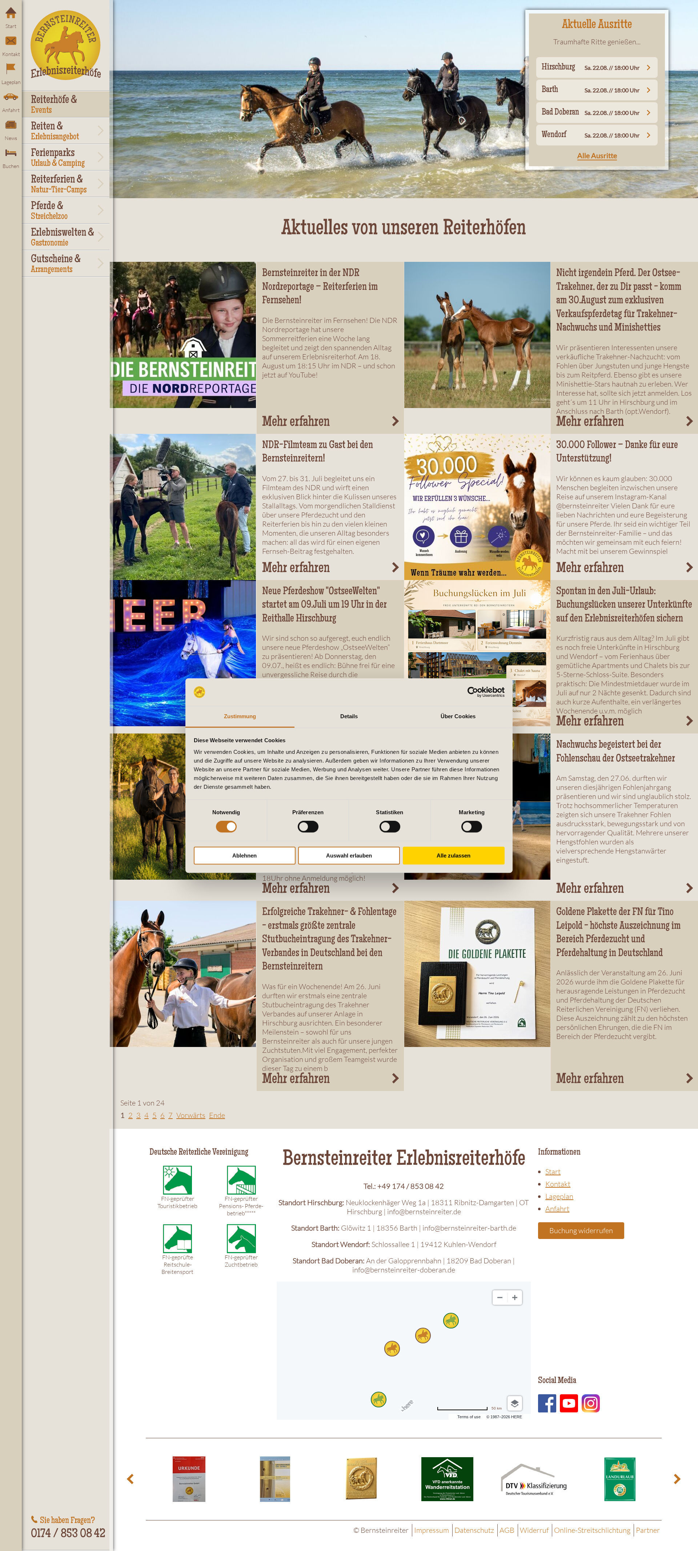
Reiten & (55, 131)
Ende (217, 1115)
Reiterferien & (59, 185)
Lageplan (11, 82)
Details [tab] (349, 716)
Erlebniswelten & (62, 238)
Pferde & (49, 211)
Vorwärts (190, 1115)
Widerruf (534, 1530)
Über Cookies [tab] (458, 716)
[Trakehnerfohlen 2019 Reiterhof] (477, 335)
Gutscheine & (56, 264)
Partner (648, 1530)
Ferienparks (58, 158)
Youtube (569, 1403)
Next (676, 1479)
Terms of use (469, 1417)
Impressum (431, 1530)
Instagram (591, 1403)
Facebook (547, 1403)
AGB (507, 1530)
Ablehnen (244, 855)
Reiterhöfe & (54, 105)
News (11, 138)
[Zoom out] (500, 1297)
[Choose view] (515, 1403)
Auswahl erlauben (349, 855)
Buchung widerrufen (581, 1230)
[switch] (308, 826)
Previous (131, 1479)
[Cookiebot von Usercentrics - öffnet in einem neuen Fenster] (473, 692)
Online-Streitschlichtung (592, 1530)
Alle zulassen (453, 855)
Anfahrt (11, 110)
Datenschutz (474, 1530)
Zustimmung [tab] (240, 716)
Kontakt (11, 54)
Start (10, 26)
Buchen (11, 166)
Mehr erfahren (296, 423)
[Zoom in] (515, 1297)
